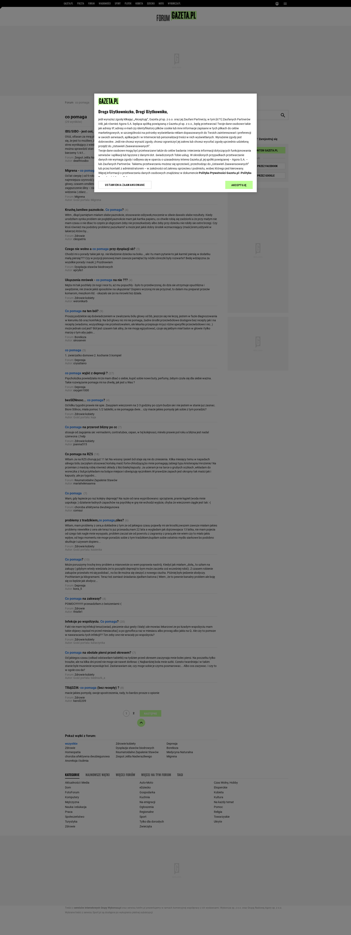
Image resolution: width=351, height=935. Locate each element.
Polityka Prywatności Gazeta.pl (219, 173)
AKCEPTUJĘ (239, 185)
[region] (175, 143)
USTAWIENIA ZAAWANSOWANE (125, 185)
